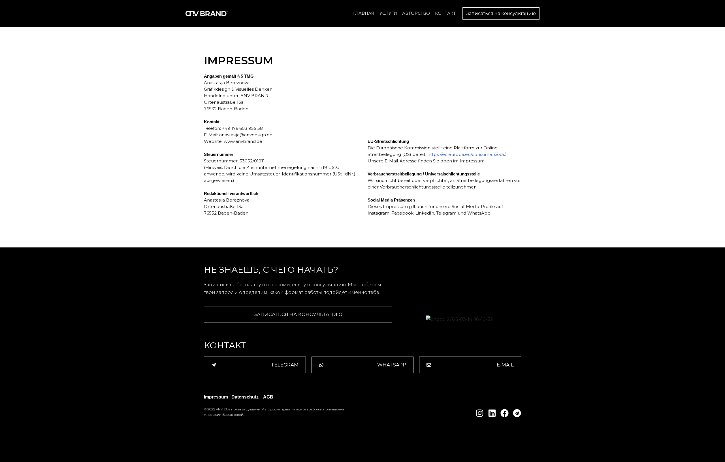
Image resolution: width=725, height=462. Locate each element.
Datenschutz (245, 397)
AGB (268, 397)
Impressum (216, 397)
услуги (388, 13)
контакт (445, 13)
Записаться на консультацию (501, 13)
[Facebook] (504, 413)
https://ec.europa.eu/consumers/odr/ (466, 154)
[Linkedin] (492, 413)
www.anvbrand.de (242, 141)
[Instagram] (479, 413)
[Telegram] (517, 413)
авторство (416, 13)
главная (363, 13)
